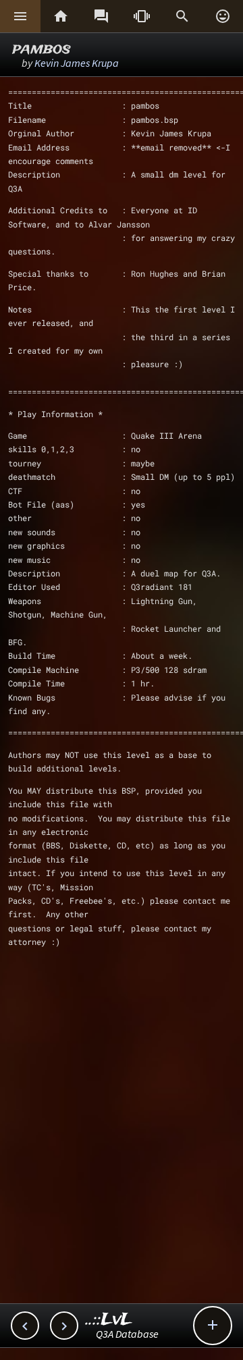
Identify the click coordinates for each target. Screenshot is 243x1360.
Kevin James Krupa (76, 63)
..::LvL (109, 1320)
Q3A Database (127, 1333)
